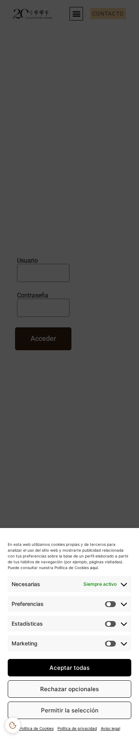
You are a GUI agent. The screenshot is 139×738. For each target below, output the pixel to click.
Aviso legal (110, 728)
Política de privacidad (77, 728)
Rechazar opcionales (69, 689)
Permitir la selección (69, 710)
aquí (93, 567)
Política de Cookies (36, 728)
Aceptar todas (69, 667)
